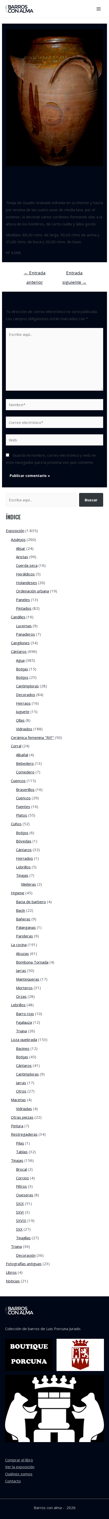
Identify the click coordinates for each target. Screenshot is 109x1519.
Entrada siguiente (74, 274)
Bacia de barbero (31, 901)
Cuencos (18, 780)
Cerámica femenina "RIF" (32, 737)
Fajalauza (24, 1022)
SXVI (20, 1212)
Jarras (21, 970)
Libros (11, 1272)
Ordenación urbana (32, 590)
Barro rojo (25, 1013)
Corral (16, 745)
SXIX (20, 1203)
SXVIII (21, 1220)
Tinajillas (23, 1237)
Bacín (20, 910)
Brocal (21, 1169)
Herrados (24, 858)
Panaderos (25, 634)
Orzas (21, 996)
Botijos (22, 677)
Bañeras (23, 918)
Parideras (24, 935)
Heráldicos (25, 573)
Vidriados (24, 728)
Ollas (20, 720)
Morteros (24, 987)
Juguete (22, 711)
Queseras (24, 1194)
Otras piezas (22, 1117)
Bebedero (25, 763)
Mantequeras (27, 979)
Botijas (22, 668)
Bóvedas (23, 841)
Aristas (22, 556)
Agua (20, 660)
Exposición (52, 187)
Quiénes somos (18, 1473)
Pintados (23, 608)
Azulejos (18, 539)
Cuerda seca (27, 565)
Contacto (13, 1480)
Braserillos (25, 789)
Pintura (17, 1125)
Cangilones (20, 642)
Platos (21, 815)
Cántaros (19, 651)
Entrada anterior (35, 274)
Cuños (16, 823)
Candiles (18, 616)
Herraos (23, 703)
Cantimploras (27, 685)
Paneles (23, 599)
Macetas (18, 1099)
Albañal (22, 754)
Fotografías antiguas (24, 1263)
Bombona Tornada (32, 962)
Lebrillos (23, 866)
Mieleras (28, 884)
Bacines (22, 1048)
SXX (67, 187)
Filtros (21, 1186)
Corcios (22, 1177)
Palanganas (26, 927)
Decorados (25, 694)
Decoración (25, 1255)
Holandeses (26, 582)
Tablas (22, 1151)
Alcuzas (22, 953)
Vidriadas (24, 1108)
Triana (21, 1030)
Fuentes (23, 806)
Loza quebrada (24, 1039)
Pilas (20, 1143)
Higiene (17, 892)
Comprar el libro (19, 1459)
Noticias (13, 1280)
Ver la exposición (19, 1466)
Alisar (20, 548)
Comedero (25, 771)
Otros (21, 1091)
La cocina (19, 944)
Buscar (91, 499)
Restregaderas (24, 1134)
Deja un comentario (23, 187)
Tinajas (78, 187)
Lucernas (24, 625)
